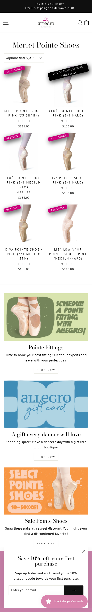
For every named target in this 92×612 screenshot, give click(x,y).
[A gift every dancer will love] (46, 404)
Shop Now (46, 370)
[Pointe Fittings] (46, 317)
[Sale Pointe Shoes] (46, 491)
